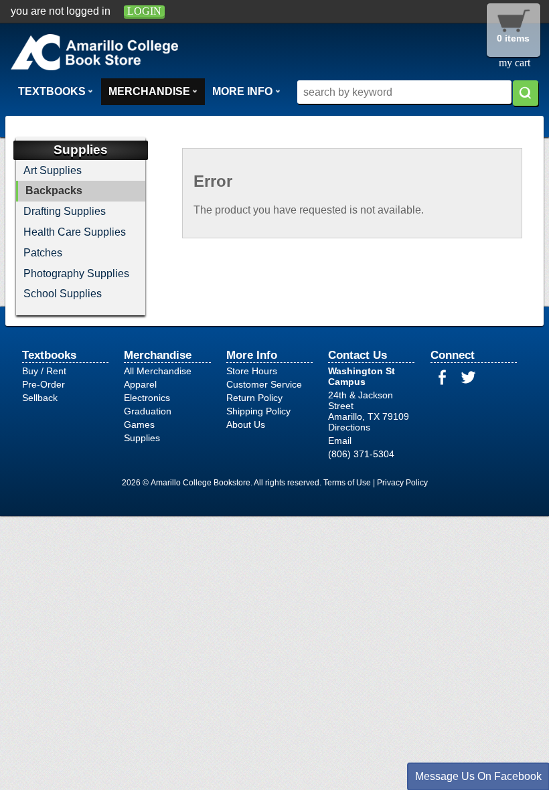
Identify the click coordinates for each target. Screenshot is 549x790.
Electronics (147, 397)
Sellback (40, 397)
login (144, 11)
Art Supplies (52, 170)
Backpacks (53, 190)
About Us (245, 424)
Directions (349, 427)
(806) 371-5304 (361, 454)
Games (139, 424)
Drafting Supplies (64, 211)
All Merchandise (157, 371)
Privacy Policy (402, 483)
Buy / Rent (44, 371)
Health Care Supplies (74, 232)
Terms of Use (347, 483)
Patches (42, 252)
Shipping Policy (258, 411)
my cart (514, 62)
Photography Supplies (76, 273)
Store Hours (251, 371)
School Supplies (62, 293)
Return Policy (254, 397)
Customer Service (264, 384)
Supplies (142, 437)
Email (339, 440)
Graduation (147, 411)
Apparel (140, 384)
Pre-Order (43, 384)
